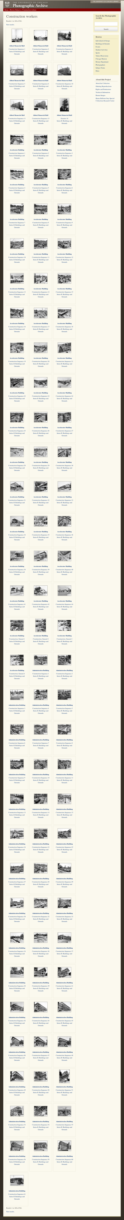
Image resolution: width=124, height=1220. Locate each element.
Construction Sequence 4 (64, 49)
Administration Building (40, 670)
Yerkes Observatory (102, 56)
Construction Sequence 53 (17, 1125)
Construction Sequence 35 (40, 535)
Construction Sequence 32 (40, 500)
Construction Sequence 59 (40, 1159)
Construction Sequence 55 (64, 1125)
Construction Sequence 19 (17, 361)
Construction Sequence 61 (17, 1194)
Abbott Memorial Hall (17, 46)
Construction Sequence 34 (17, 535)
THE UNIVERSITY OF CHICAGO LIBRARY (106, 1)
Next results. (10, 24)
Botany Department (102, 62)
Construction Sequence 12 (64, 257)
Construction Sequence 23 (40, 396)
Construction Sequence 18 (64, 327)
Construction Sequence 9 (64, 222)
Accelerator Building (17, 150)
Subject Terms (100, 68)
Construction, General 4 (17, 674)
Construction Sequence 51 (64, 1090)
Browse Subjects (15, 10)
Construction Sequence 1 (17, 49)
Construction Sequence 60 (64, 1159)
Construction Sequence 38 (17, 569)
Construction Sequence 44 (64, 604)
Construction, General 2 (41, 639)
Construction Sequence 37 (64, 951)
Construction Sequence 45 (64, 1021)
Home (6, 10)
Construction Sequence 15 (40, 118)
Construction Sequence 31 (17, 500)
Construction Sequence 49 (17, 1090)
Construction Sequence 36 (64, 535)
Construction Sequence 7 (17, 222)
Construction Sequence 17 (40, 327)
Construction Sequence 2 (40, 49)
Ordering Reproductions (104, 86)
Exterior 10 (64, 118)
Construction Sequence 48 (64, 1055)
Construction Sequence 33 (64, 500)
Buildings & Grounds (103, 44)
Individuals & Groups (103, 41)
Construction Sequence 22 (17, 396)
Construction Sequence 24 (64, 396)
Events (98, 47)
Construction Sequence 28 (17, 465)
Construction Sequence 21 (64, 361)
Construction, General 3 (64, 639)
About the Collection (103, 83)
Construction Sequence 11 (17, 118)
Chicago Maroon (101, 59)
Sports (98, 53)
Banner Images (100, 95)
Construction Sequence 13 (17, 292)
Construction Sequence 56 (17, 1159)
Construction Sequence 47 (40, 1055)
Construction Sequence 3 (64, 153)
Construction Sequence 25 (17, 431)
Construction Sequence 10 (64, 84)
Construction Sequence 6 (40, 84)
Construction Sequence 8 (40, 222)
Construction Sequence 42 (40, 604)
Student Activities (102, 50)
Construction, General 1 (17, 639)
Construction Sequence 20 (40, 361)
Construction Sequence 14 (40, 292)
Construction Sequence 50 (40, 1090)
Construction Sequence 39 (40, 569)
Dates (97, 71)
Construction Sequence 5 (17, 84)
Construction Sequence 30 (64, 465)
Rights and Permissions (103, 89)
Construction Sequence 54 (40, 1125)
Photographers (100, 65)
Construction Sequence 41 (17, 604)
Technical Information (103, 92)
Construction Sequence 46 (17, 1055)
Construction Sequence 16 (17, 327)
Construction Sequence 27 (64, 431)
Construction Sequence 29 (40, 465)
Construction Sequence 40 (64, 569)
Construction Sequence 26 (40, 431)
